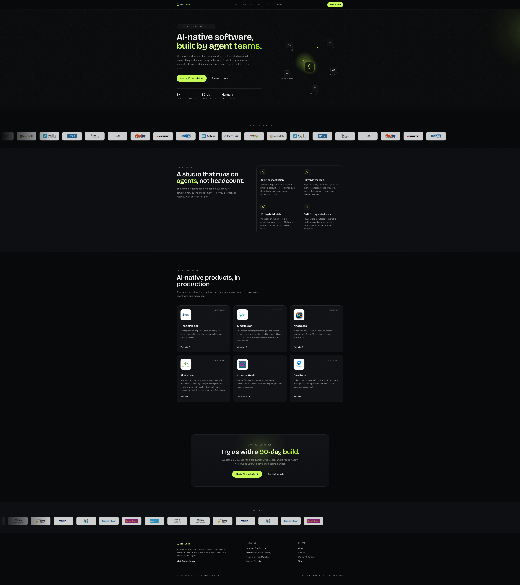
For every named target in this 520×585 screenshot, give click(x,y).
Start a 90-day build (190, 78)
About (259, 5)
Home (236, 5)
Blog (269, 5)
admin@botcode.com (186, 561)
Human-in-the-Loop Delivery (258, 552)
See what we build (276, 474)
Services (247, 5)
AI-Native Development (256, 548)
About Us (302, 548)
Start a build (335, 4)
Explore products (220, 78)
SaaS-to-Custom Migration (257, 557)
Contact (280, 5)
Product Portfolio (253, 561)
